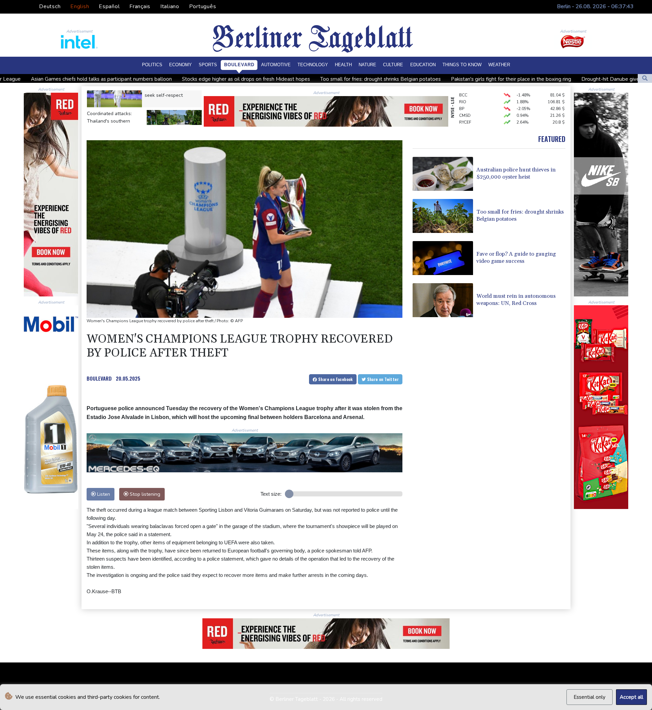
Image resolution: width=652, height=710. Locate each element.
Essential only (589, 697)
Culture (393, 64)
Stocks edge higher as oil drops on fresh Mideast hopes (158, 79)
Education (423, 64)
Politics (152, 64)
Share (335, 379)
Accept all (631, 697)
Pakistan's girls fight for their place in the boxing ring (423, 79)
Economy (180, 64)
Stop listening (144, 494)
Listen (103, 494)
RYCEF (465, 108)
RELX (464, 122)
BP (461, 94)
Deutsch (49, 6)
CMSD (465, 101)
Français (139, 6)
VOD (463, 115)
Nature (367, 64)
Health (343, 64)
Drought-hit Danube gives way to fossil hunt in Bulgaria (557, 79)
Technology (312, 64)
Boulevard (239, 64)
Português (202, 6)
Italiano (169, 6)
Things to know (462, 64)
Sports (208, 64)
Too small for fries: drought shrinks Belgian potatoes (292, 79)
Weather (499, 64)
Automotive (276, 64)
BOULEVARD (99, 378)
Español (109, 6)
